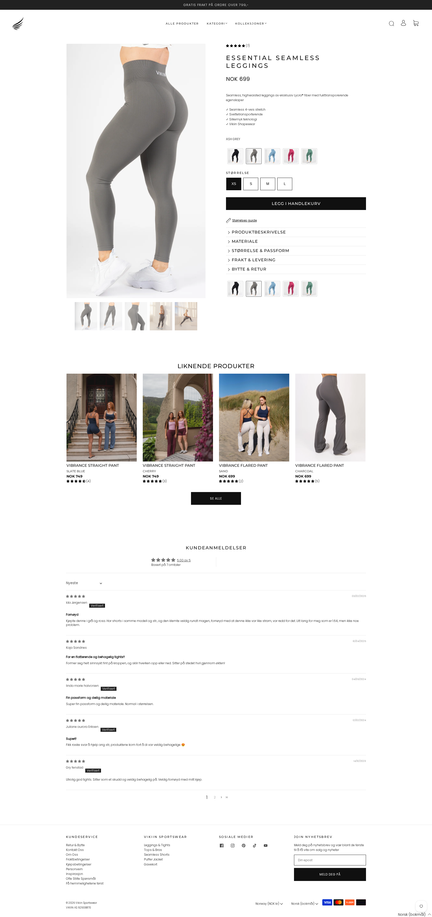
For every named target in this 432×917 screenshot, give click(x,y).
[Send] (394, 23)
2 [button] (215, 797)
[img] (75, 596)
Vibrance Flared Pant (243, 465)
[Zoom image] (136, 172)
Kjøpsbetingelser (78, 864)
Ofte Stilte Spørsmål (81, 878)
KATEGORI (216, 23)
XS (234, 184)
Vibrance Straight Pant (92, 465)
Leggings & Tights (157, 845)
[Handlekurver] (416, 23)
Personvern (74, 869)
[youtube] (265, 845)
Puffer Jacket (153, 859)
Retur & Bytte (75, 845)
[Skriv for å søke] (391, 23)
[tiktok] (254, 845)
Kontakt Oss (75, 850)
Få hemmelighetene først (85, 883)
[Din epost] (330, 860)
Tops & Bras (153, 850)
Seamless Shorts (157, 854)
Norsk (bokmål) (303, 903)
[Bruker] (404, 23)
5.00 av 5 (184, 560)
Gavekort (150, 864)
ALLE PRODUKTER (182, 23)
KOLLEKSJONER (249, 23)
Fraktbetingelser (78, 859)
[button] (80, 172)
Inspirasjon (74, 874)
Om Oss (72, 854)
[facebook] (221, 845)
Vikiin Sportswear (86, 903)
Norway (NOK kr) (268, 903)
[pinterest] (243, 845)
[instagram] (232, 845)
